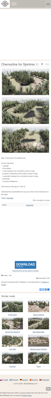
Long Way (12, 349)
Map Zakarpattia (38, 332)
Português (45, 380)
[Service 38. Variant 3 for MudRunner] (12, 323)
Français (15, 380)
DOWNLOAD (25, 265)
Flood (39, 366)
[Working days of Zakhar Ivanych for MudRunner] (38, 340)
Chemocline (12, 315)
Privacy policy (27, 395)
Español (35, 380)
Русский (5, 380)
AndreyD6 (29, 205)
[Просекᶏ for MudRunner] (12, 357)
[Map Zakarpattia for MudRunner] (38, 323)
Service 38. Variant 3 (12, 332)
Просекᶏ (12, 366)
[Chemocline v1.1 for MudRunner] (12, 306)
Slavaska (10, 198)
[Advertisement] (25, 34)
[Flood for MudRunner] (38, 357)
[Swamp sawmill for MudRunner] (38, 306)
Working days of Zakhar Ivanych (38, 349)
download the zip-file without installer (25, 271)
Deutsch (25, 380)
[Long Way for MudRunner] (12, 340)
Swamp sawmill (38, 315)
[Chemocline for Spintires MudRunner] (25, 82)
